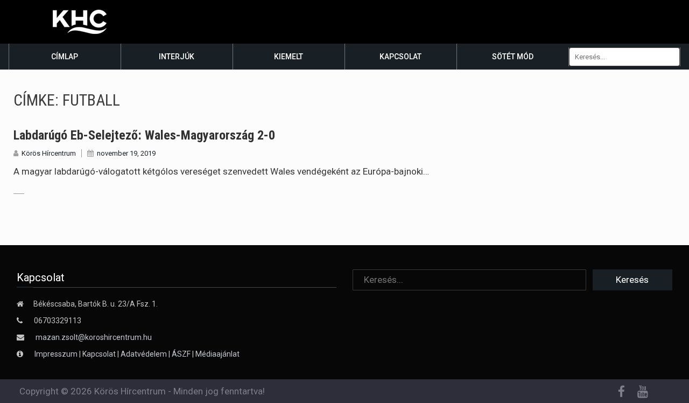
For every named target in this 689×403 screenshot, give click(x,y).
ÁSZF (181, 354)
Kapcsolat (400, 56)
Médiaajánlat (217, 354)
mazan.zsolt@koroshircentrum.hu (94, 337)
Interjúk (176, 56)
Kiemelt (288, 56)
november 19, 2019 (126, 153)
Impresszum (56, 354)
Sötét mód (512, 56)
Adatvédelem (144, 354)
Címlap (64, 56)
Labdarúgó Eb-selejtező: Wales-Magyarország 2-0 (144, 135)
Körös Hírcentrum (49, 153)
